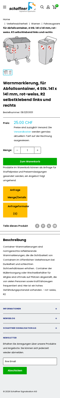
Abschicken (15, 370)
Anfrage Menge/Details (17, 193)
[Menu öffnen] (4, 7)
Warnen (35, 23)
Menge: (7, 150)
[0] (54, 7)
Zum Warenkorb (30, 161)
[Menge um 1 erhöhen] (37, 150)
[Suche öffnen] (42, 7)
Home (6, 19)
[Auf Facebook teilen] (37, 226)
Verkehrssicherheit (17, 23)
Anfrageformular (17, 210)
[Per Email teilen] (55, 226)
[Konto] (48, 7)
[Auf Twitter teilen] (49, 226)
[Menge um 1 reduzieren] (17, 150)
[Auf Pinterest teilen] (43, 226)
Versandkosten (22, 131)
